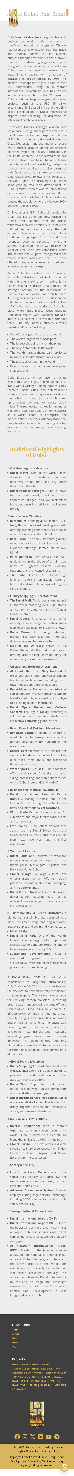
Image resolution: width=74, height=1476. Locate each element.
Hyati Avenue (20, 1364)
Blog (15, 1338)
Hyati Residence (42, 1368)
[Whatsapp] (64, 1467)
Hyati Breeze (20, 1381)
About (15, 1334)
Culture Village (52, 1376)
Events (15, 1342)
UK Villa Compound (26, 1376)
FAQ (14, 1346)
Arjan (33, 1385)
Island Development (44, 1381)
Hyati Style (19, 1385)
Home (15, 1330)
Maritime (46, 1385)
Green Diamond (56, 1372)
